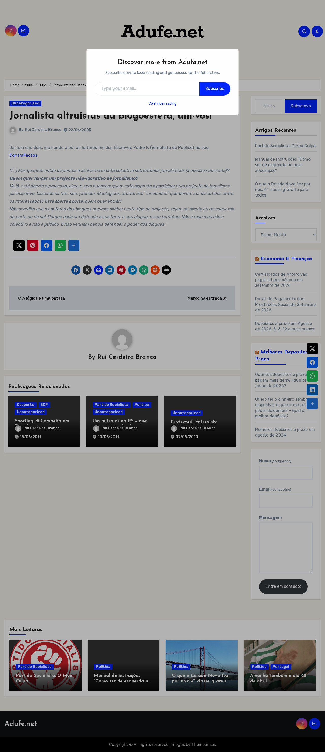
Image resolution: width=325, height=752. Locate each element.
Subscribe (214, 88)
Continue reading (162, 103)
